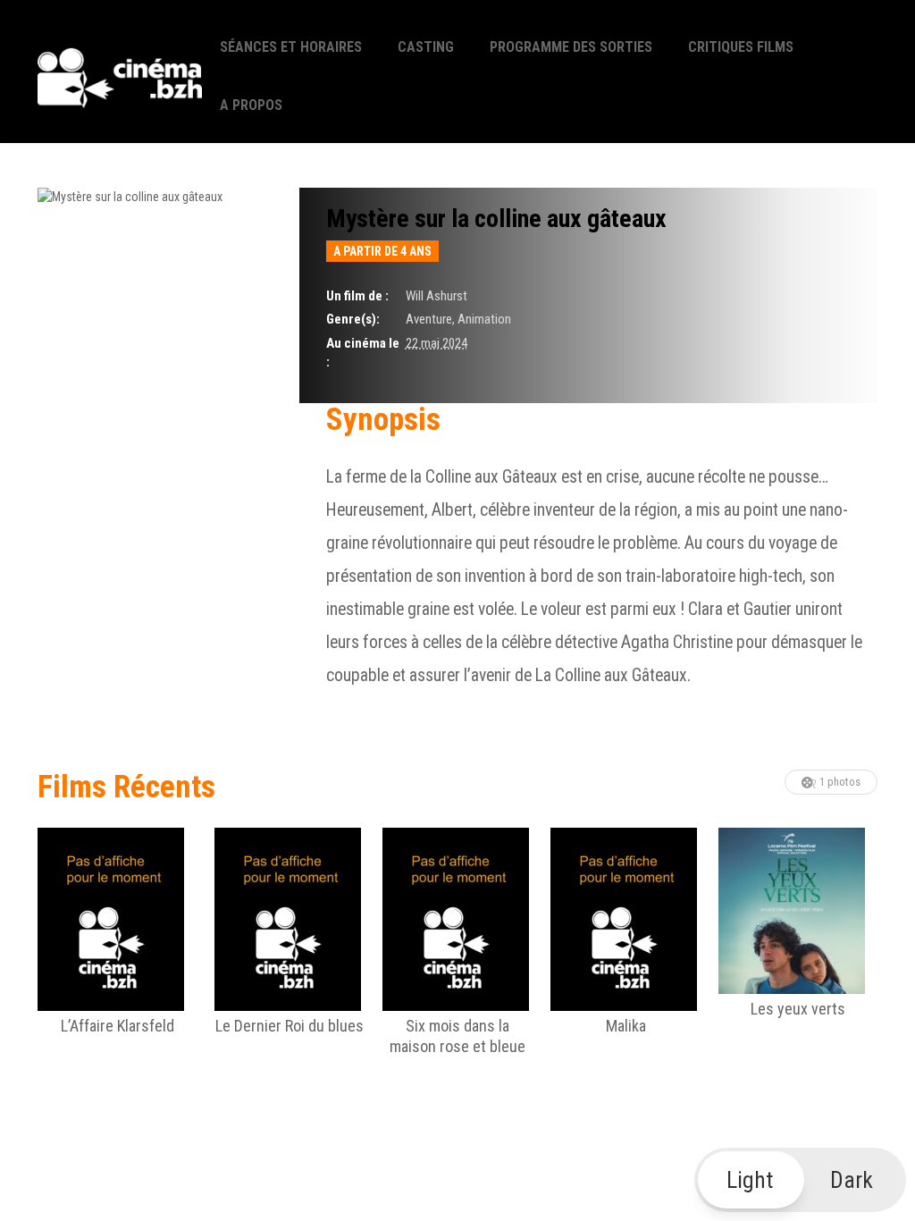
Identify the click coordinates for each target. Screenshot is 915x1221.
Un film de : (357, 296)
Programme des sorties (571, 46)
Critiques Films (740, 46)
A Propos (251, 105)
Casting (426, 46)
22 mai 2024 (436, 343)
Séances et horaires (291, 46)
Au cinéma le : (362, 352)
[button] (800, 1180)
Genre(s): (353, 319)
